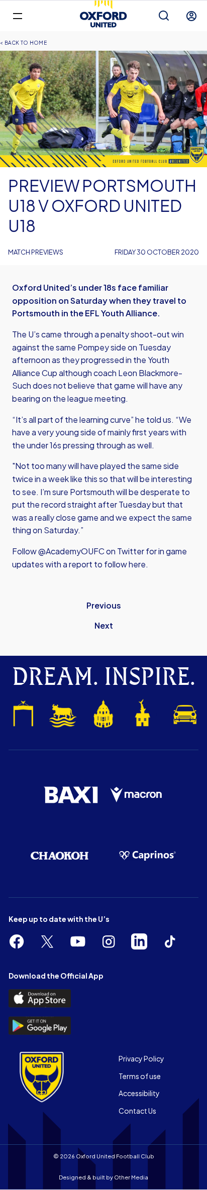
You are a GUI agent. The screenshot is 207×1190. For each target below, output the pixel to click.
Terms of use (140, 1076)
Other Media (131, 1177)
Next (103, 625)
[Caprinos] (147, 856)
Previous (103, 605)
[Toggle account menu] (191, 16)
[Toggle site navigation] (17, 15)
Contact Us (137, 1110)
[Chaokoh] (59, 856)
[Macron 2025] (136, 795)
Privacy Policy (141, 1058)
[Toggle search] (164, 16)
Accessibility (139, 1093)
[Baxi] (70, 794)
